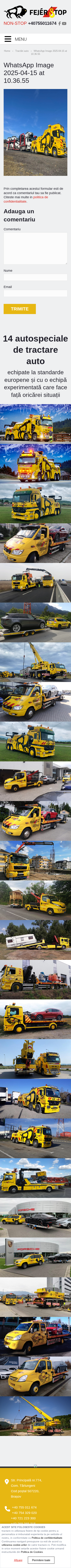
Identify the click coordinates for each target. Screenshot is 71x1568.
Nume (8, 270)
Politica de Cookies (32, 1551)
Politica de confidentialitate (47, 1537)
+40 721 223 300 (23, 1518)
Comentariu (12, 229)
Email (8, 287)
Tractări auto (22, 51)
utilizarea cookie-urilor (14, 1544)
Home (7, 51)
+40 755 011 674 (24, 1507)
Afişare (18, 1560)
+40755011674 (42, 23)
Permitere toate (41, 1560)
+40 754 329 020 (24, 1513)
